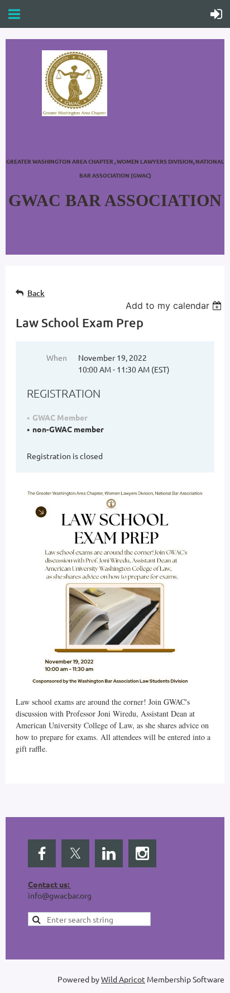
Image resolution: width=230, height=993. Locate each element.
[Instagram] (142, 853)
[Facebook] (42, 853)
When (56, 357)
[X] (75, 853)
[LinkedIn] (109, 853)
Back (36, 293)
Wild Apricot (123, 979)
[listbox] (175, 305)
